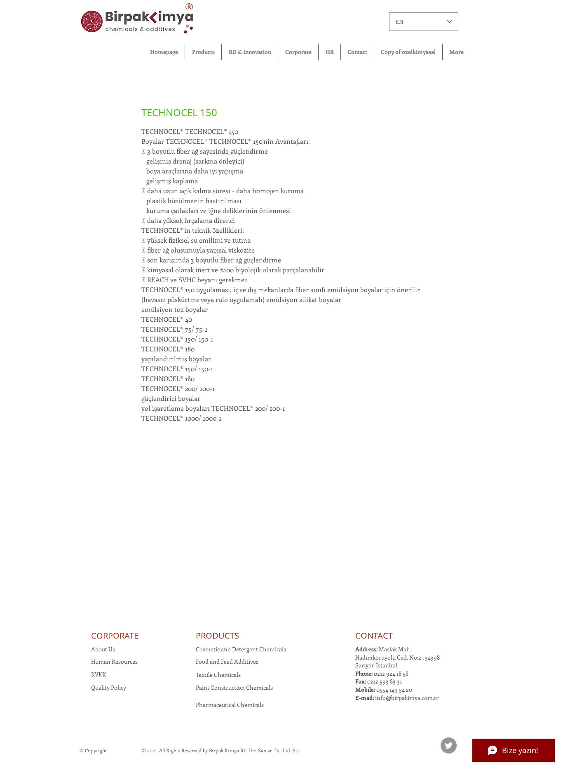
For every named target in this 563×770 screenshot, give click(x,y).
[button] (203, 52)
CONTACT (374, 635)
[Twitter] (449, 745)
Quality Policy (108, 687)
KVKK (98, 674)
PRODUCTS (217, 635)
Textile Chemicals (218, 675)
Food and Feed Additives (227, 661)
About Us (103, 649)
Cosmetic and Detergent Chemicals (241, 649)
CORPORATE (114, 635)
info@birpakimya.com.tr (407, 698)
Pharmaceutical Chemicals (230, 705)
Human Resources (114, 661)
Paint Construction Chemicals (234, 687)
